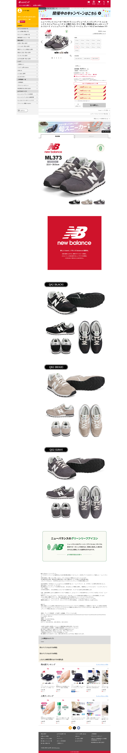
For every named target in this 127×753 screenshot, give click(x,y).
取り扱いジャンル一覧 (46, 741)
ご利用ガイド (21, 64)
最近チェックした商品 (46, 738)
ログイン (23, 110)
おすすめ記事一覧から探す (24, 58)
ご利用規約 (20, 82)
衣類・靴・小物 (50, 8)
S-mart (42, 641)
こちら (58, 747)
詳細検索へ (20, 25)
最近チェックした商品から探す (25, 49)
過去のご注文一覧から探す (24, 52)
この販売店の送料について (99, 33)
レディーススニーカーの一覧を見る (99, 113)
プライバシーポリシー (23, 85)
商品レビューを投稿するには (101, 118)
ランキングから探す (22, 55)
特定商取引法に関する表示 (24, 88)
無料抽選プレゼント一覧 (24, 37)
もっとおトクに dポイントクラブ (26, 100)
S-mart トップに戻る (103, 110)
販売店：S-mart (102, 31)
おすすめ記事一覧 (61, 733)
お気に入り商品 (45, 736)
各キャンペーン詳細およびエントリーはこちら (86, 76)
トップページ (42, 8)
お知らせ (20, 70)
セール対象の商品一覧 (23, 31)
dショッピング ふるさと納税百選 (26, 97)
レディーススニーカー (64, 8)
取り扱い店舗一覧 (45, 743)
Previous (42, 675)
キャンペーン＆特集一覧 (24, 34)
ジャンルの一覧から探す (24, 46)
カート (58, 736)
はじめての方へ (21, 76)
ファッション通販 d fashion (24, 103)
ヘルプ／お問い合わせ (23, 67)
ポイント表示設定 (61, 741)
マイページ (59, 738)
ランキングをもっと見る (102, 664)
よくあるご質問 (21, 73)
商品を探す (43, 733)
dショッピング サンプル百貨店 (25, 94)
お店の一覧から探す (22, 43)
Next (107, 675)
